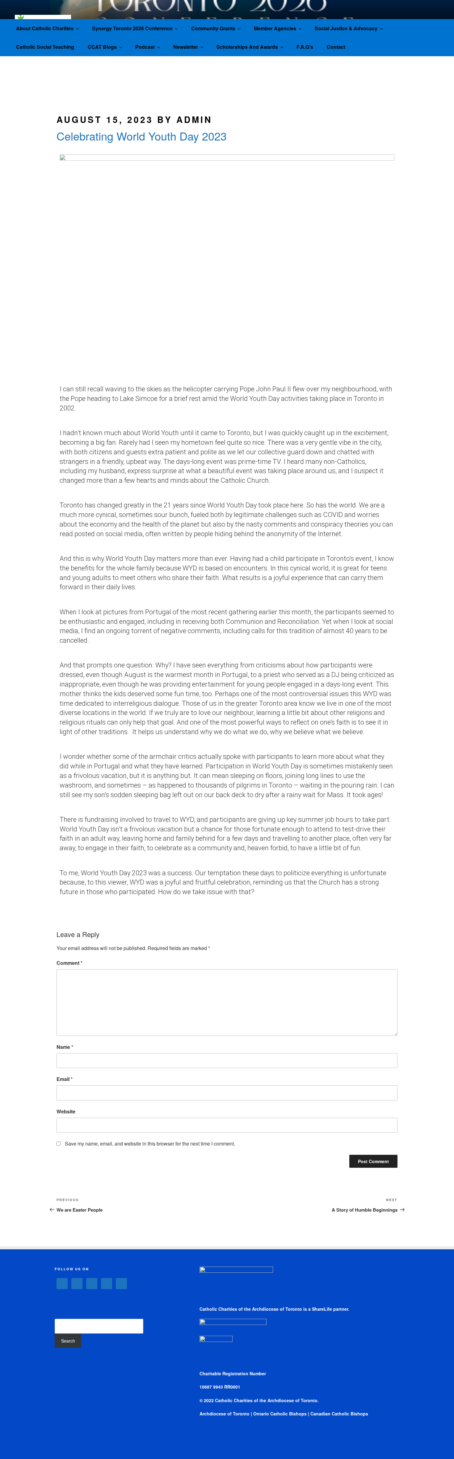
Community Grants (213, 28)
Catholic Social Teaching (45, 46)
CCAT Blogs (102, 46)
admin (194, 119)
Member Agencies (275, 28)
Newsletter (185, 46)
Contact (336, 46)
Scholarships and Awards (247, 46)
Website (66, 1111)
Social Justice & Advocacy (346, 28)
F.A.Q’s (304, 46)
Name (65, 1046)
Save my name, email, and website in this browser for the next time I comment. (150, 1143)
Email (65, 1079)
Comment (69, 962)
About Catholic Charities (45, 28)
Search (68, 1341)
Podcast (145, 46)
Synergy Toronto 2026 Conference (132, 28)
